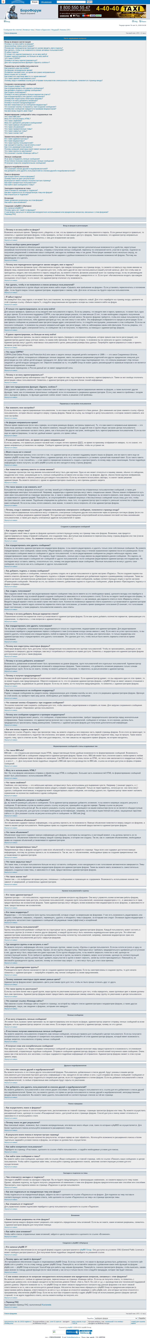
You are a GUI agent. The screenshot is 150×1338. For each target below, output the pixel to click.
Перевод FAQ (10, 214)
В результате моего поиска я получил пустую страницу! (28, 181)
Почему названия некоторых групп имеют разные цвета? (28, 149)
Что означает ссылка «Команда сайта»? (21, 153)
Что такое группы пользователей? (19, 143)
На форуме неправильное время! (18, 70)
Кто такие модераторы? (15, 141)
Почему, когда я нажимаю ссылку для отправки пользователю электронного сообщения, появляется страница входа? (54, 81)
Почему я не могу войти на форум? (19, 44)
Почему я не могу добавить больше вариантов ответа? (27, 94)
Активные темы (28, 30)
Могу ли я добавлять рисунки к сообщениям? (23, 123)
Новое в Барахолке (43, 30)
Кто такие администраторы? (16, 139)
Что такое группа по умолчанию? (18, 151)
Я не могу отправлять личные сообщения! (22, 159)
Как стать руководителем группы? (19, 147)
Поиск (143, 21)
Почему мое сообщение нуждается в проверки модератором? (30, 109)
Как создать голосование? (15, 92)
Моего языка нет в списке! (15, 74)
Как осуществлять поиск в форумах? (20, 176)
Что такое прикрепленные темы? (18, 129)
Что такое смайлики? (13, 121)
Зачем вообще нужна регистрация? (19, 46)
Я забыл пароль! (11, 52)
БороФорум (30, 10)
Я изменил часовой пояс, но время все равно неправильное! (30, 72)
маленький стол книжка (114, 1321)
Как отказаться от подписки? (17, 195)
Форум (34, 2)
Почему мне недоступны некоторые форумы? (24, 99)
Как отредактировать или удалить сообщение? (24, 88)
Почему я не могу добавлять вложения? (21, 101)
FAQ (136, 21)
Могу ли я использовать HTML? (18, 119)
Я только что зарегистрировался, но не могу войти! (26, 54)
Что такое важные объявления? (18, 125)
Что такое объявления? (14, 127)
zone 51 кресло (55, 1321)
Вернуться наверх (11, 240)
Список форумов (10, 33)
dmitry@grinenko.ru (73, 1337)
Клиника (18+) (65, 30)
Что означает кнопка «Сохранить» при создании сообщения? (30, 107)
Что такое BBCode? (13, 117)
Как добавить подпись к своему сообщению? (23, 90)
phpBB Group (85, 1250)
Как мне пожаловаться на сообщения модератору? (26, 105)
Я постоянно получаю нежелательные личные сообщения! (29, 161)
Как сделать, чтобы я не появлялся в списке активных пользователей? (34, 50)
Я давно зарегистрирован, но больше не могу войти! (26, 56)
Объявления (46, 2)
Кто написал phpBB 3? (14, 208)
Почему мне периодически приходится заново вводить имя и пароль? (34, 48)
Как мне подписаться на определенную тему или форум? (28, 192)
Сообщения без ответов (13, 30)
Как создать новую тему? (15, 86)
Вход (8, 21)
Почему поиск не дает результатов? (20, 179)
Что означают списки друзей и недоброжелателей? (26, 169)
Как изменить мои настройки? (17, 68)
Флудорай (55, 30)
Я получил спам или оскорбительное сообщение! (25, 163)
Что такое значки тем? (14, 133)
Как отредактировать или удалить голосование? (25, 97)
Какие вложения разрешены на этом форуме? (24, 200)
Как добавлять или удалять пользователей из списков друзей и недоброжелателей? (40, 171)
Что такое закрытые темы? (16, 131)
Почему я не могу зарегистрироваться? (21, 60)
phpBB (69, 1327)
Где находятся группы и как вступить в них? (23, 145)
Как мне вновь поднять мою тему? (19, 111)
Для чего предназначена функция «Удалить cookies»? (27, 62)
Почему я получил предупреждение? (20, 103)
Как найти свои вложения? (16, 202)
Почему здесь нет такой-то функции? (20, 210)
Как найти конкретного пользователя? (20, 183)
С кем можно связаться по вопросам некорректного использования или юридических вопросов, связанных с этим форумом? (56, 212)
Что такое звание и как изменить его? (20, 78)
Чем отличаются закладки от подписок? (21, 190)
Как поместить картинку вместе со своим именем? (25, 76)
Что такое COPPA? (12, 58)
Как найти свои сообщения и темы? (19, 185)
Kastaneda (46, 1305)
